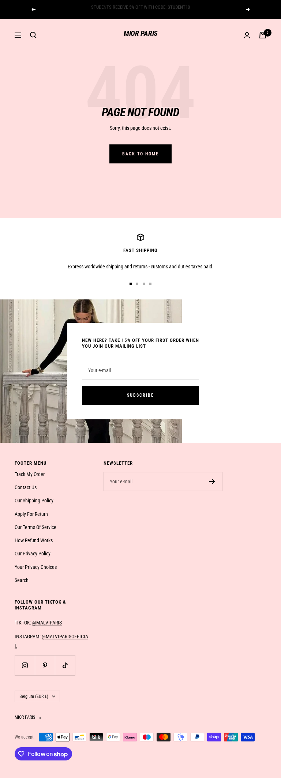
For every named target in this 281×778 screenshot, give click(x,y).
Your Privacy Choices (36, 567)
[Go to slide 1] (131, 284)
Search (22, 580)
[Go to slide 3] (144, 284)
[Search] (33, 35)
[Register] (212, 481)
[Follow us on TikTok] (65, 665)
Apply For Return (31, 514)
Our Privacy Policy (32, 553)
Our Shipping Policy (34, 500)
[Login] (247, 35)
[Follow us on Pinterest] (45, 665)
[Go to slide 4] (150, 284)
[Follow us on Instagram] (25, 665)
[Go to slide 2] (137, 284)
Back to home (140, 153)
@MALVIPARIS (47, 623)
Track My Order (30, 474)
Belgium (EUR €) (33, 696)
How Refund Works (34, 540)
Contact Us (26, 487)
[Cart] (262, 35)
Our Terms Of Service (35, 527)
